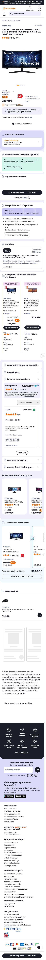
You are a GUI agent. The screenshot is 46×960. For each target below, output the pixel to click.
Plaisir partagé (9, 845)
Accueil (4, 21)
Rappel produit (9, 904)
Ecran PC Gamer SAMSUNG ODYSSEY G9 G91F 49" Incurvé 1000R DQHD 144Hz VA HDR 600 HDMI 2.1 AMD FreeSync (13, 503)
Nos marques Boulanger (13, 853)
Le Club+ (19, 105)
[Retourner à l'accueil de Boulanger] (9, 8)
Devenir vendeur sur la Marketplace (17, 925)
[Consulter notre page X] (31, 776)
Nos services (8, 850)
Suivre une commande (13, 814)
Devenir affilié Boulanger (13, 920)
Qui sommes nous (11, 842)
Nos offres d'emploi (11, 915)
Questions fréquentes (12, 811)
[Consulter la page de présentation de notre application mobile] (9, 796)
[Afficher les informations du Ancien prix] (12, 507)
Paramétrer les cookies (12, 884)
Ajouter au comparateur (23, 123)
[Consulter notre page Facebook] (27, 776)
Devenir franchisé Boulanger (15, 917)
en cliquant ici (29, 396)
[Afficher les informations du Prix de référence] (13, 91)
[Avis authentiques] (29, 385)
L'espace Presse (10, 847)
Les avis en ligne (10, 892)
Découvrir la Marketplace (13, 922)
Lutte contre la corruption (14, 894)
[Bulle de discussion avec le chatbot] (38, 947)
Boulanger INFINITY (11, 866)
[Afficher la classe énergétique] (20, 96)
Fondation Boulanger (12, 860)
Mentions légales (10, 879)
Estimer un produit (13, 167)
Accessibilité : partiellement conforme (18, 897)
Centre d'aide (9, 822)
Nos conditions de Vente (13, 874)
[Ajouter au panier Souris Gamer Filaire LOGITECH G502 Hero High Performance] (40, 615)
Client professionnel (11, 863)
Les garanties (9, 876)
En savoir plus (7, 267)
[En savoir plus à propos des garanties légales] (28, 197)
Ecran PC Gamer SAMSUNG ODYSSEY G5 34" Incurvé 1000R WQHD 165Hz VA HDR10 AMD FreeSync (11, 551)
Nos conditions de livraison (14, 816)
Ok (38, 770)
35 (17, 38)
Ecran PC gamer (15, 21)
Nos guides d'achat (11, 819)
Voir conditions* (22, 752)
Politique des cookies (12, 887)
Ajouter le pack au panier (22, 576)
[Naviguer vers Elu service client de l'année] (22, 935)
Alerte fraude (9, 906)
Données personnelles (12, 881)
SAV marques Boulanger (13, 855)
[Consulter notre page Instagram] (35, 776)
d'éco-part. (34, 96)
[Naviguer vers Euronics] (22, 929)
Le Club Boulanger (11, 858)
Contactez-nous (10, 809)
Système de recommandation (15, 889)
